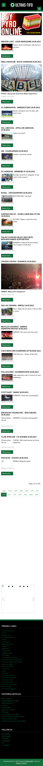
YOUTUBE (5, 745)
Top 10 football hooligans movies (13, 716)
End (36, 495)
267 (16, 491)
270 (32, 491)
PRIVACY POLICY (21, 763)
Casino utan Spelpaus (7, 664)
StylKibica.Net (5, 648)
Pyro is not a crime (8, 710)
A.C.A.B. (4, 705)
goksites (4, 671)
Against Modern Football (10, 701)
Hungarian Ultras (6, 635)
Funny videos (6, 707)
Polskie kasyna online (7, 666)
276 (25, 495)
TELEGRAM (6, 741)
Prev (10, 491)
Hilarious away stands (9, 719)
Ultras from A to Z (8, 703)
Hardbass (5, 712)
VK (3, 743)
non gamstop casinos (7, 680)
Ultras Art (4, 633)
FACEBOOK (6, 734)
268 (21, 491)
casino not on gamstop (8, 630)
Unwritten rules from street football (14, 721)
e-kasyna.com (5, 668)
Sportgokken (5, 673)
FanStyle (4, 639)
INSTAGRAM (6, 736)
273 (9, 495)
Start (4, 491)
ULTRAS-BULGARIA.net (8, 637)
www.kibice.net (6, 650)
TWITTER (5, 739)
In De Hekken (5, 655)
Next (31, 495)
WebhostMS (29, 761)
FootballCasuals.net (7, 653)
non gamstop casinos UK (8, 675)
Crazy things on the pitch (10, 714)
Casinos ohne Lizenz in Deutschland (11, 659)
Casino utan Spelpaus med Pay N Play (12, 662)
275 (20, 495)
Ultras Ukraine (5, 642)
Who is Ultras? (7, 699)
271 (37, 491)
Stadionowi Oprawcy (7, 644)
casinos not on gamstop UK (9, 677)
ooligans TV (5, 646)
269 (26, 491)
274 (14, 495)
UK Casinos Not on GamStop (9, 657)
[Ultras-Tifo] (21, 4)
